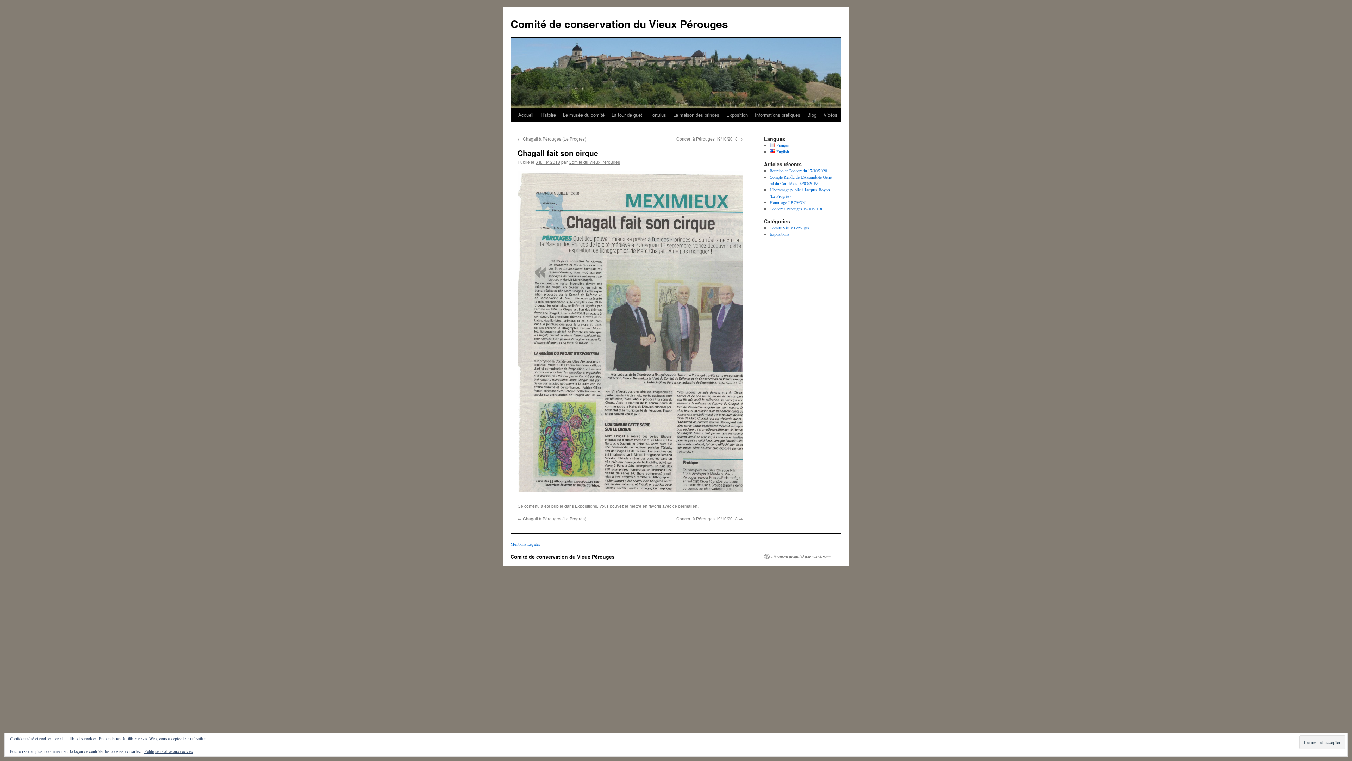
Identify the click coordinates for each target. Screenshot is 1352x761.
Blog (811, 114)
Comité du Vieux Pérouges (594, 162)
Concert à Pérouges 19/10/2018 (709, 139)
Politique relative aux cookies (168, 751)
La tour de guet (627, 114)
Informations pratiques (777, 114)
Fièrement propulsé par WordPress (801, 556)
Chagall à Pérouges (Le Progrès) (552, 139)
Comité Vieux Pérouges (789, 227)
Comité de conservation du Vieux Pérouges (619, 23)
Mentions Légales (525, 544)
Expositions (586, 506)
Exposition (737, 114)
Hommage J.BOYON (788, 202)
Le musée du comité (584, 114)
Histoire (548, 114)
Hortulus (657, 114)
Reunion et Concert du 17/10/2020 (798, 170)
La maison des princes (696, 114)
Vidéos (831, 114)
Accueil (525, 114)
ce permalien (684, 506)
